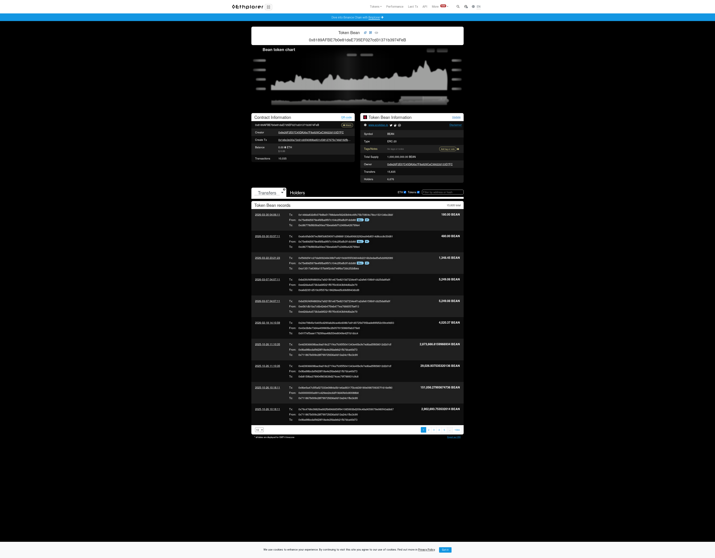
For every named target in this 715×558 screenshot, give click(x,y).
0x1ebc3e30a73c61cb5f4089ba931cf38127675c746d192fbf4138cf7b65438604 (325, 140)
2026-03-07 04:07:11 (267, 279)
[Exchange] (366, 219)
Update (456, 117)
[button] (465, 6)
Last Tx (413, 6)
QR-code (346, 117)
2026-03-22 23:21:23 (267, 258)
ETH (400, 192)
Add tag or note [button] (448, 149)
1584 (457, 429)
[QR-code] (370, 32)
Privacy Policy (426, 549)
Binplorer (374, 17)
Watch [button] (348, 125)
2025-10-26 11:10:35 (267, 344)
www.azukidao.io (378, 125)
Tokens (412, 192)
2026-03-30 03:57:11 (267, 236)
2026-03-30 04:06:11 (267, 214)
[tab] (268, 192)
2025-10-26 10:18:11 (267, 387)
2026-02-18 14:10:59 (267, 322)
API (424, 6)
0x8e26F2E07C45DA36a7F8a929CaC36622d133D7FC (311, 132)
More (438, 6)
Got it (445, 549)
